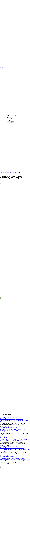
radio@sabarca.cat (15, 537)
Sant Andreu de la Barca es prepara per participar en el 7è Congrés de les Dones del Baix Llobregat (15, 449)
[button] (25, 119)
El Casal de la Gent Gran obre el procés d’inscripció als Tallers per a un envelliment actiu (15, 458)
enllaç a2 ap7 (8, 172)
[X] (13, 496)
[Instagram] (4, 496)
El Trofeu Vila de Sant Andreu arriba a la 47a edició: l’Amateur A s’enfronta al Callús (13, 440)
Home (2, 172)
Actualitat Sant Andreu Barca (9, 417)
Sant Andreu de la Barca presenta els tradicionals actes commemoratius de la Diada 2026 (14, 420)
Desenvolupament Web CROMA (19, 539)
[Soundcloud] (7, 496)
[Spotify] (10, 496)
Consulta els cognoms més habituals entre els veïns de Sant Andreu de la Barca (14, 429)
